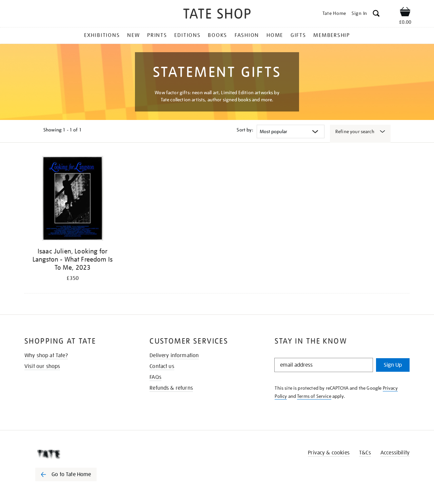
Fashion (247, 35)
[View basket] (405, 13)
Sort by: (245, 130)
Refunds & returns (171, 388)
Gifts (298, 35)
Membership (331, 35)
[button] (376, 14)
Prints (157, 35)
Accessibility (395, 452)
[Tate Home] (78, 454)
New (133, 35)
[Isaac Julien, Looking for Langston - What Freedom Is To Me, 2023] (72, 199)
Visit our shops (42, 366)
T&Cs (365, 452)
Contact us (162, 366)
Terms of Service (314, 396)
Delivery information (174, 355)
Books (217, 35)
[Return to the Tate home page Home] (217, 14)
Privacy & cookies (329, 452)
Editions (187, 35)
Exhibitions (102, 35)
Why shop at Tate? (46, 355)
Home (275, 35)
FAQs (155, 377)
